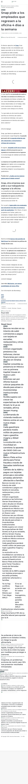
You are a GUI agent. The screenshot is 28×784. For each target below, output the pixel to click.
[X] (1, 38)
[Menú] (2, 2)
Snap (24, 300)
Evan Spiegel (12, 300)
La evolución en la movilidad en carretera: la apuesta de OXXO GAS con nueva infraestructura (14, 447)
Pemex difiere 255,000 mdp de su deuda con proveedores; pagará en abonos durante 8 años (13, 677)
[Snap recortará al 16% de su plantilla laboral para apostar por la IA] (6, 611)
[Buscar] (26, 2)
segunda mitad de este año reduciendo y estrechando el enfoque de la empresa (13, 140)
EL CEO (23, 736)
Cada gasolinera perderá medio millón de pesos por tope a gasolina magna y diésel (13, 432)
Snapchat (3, 302)
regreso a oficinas (19, 300)
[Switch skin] (23, 2)
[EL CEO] (14, 1)
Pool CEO (13, 37)
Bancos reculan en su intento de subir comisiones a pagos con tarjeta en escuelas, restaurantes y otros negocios (13, 336)
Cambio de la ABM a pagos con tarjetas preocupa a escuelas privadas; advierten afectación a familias (13, 475)
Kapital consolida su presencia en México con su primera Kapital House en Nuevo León (13, 369)
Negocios (3, 9)
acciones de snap (5, 300)
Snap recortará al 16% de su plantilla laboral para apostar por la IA (13, 615)
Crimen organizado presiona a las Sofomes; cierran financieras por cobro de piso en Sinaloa (13, 354)
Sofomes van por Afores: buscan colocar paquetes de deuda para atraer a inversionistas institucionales (14, 730)
